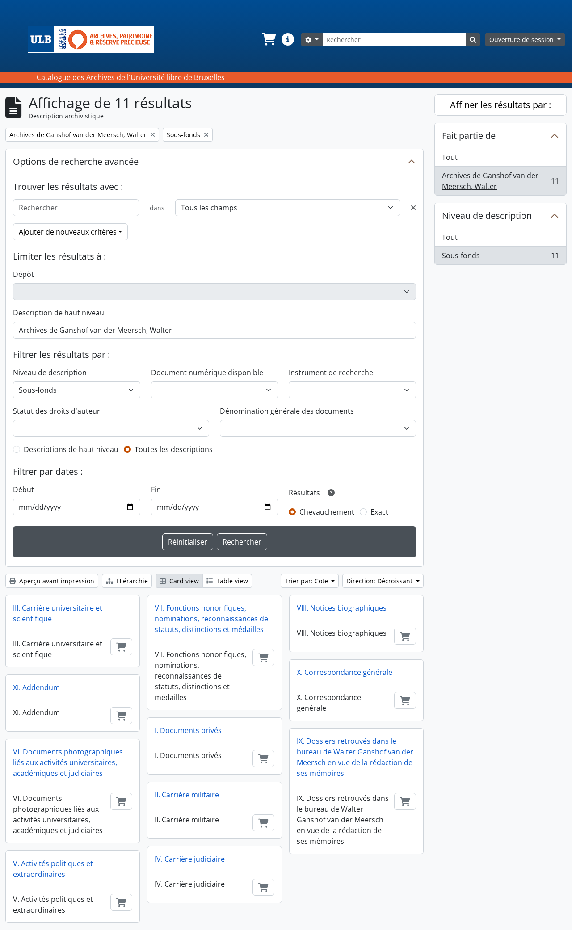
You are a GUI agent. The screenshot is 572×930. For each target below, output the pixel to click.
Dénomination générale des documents (287, 411)
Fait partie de (469, 136)
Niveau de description (50, 372)
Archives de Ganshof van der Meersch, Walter (500, 181)
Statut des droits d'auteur (56, 411)
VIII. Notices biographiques (342, 608)
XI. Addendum (36, 687)
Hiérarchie (131, 581)
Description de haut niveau (58, 313)
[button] (268, 39)
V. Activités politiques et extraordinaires (53, 869)
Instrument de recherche (331, 372)
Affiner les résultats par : (500, 105)
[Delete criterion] (413, 207)
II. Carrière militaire (187, 795)
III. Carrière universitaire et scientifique (57, 613)
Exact (379, 512)
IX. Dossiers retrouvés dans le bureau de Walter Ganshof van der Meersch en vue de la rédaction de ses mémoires (355, 757)
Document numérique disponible (207, 372)
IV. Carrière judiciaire (190, 859)
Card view (183, 581)
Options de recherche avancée (76, 161)
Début (23, 489)
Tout (450, 157)
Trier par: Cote (307, 581)
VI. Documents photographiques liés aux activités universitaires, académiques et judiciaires (68, 762)
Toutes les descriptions (174, 449)
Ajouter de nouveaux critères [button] (68, 232)
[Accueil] (94, 39)
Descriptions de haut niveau (71, 449)
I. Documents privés (188, 730)
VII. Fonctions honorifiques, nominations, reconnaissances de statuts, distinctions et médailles (211, 618)
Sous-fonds (500, 257)
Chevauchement (326, 512)
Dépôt (23, 274)
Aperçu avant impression (55, 581)
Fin (156, 489)
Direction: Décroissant (380, 581)
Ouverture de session (522, 39)
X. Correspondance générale (344, 672)
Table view (231, 581)
